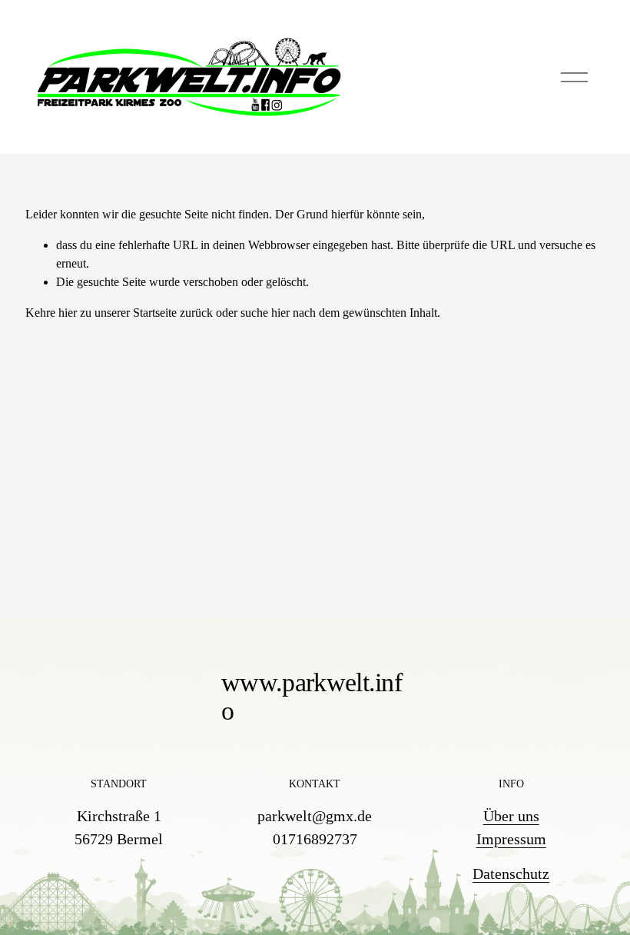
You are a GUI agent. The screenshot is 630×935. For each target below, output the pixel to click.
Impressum (511, 838)
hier (67, 312)
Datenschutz (510, 873)
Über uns (511, 815)
